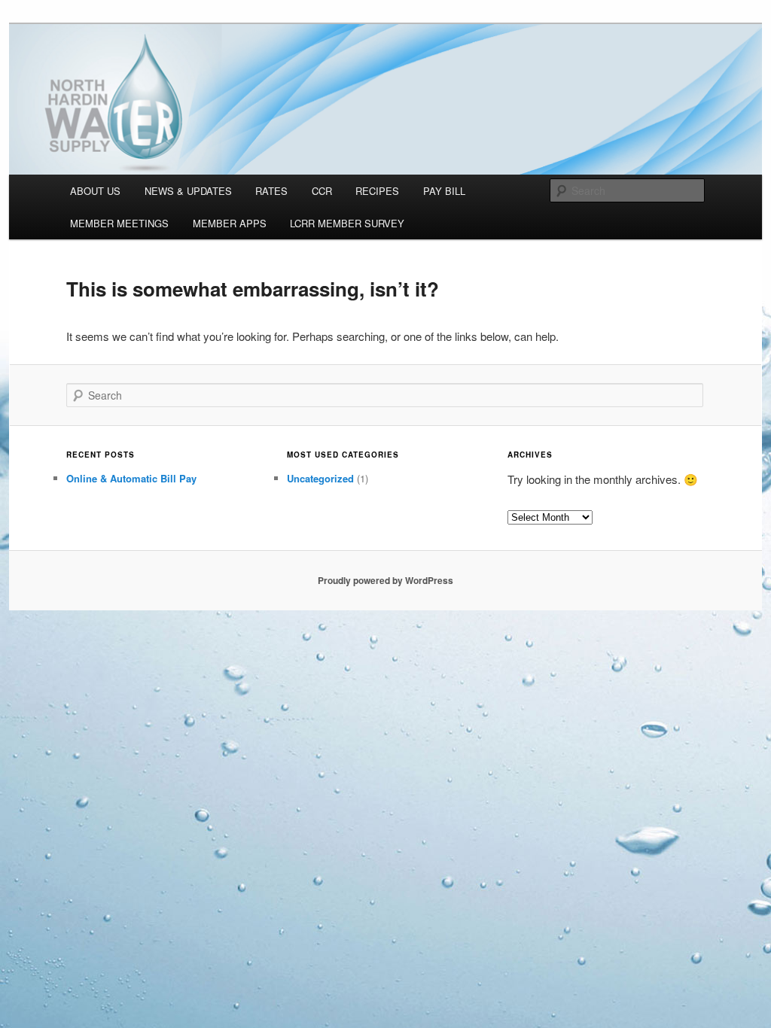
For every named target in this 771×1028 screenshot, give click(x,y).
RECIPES (377, 191)
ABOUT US (95, 191)
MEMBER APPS (230, 223)
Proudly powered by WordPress (385, 580)
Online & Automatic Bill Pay (131, 478)
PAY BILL (444, 191)
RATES (271, 191)
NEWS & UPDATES (188, 191)
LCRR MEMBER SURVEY (347, 223)
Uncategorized (320, 478)
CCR (322, 191)
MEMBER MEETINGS (119, 223)
